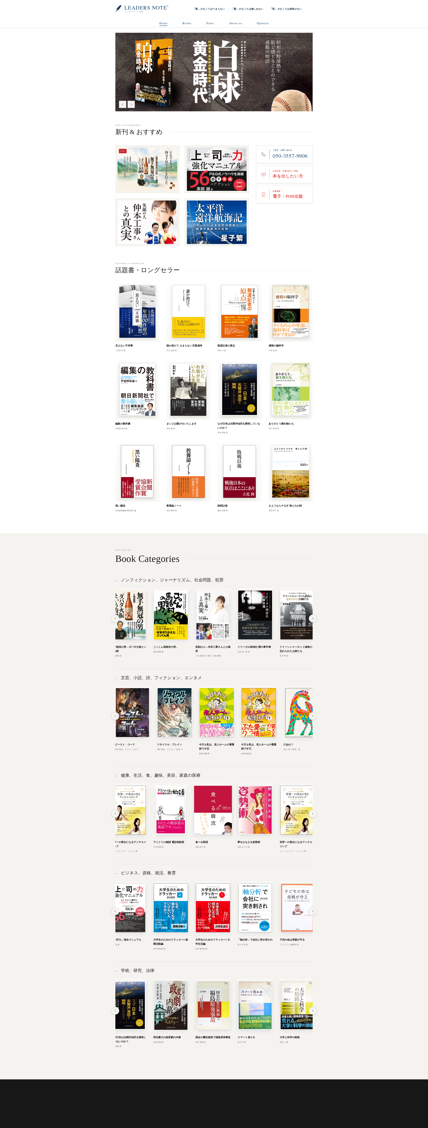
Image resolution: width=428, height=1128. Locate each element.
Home (163, 23)
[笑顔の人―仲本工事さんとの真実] (147, 222)
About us (235, 23)
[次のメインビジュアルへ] (131, 104)
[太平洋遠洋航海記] (217, 222)
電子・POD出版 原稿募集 (159, 1116)
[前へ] (115, 618)
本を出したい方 (136, 1116)
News (210, 23)
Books (187, 23)
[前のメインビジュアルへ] (122, 104)
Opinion (263, 23)
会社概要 (180, 1116)
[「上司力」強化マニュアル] (217, 169)
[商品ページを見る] (214, 72)
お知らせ (119, 1116)
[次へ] (312, 618)
